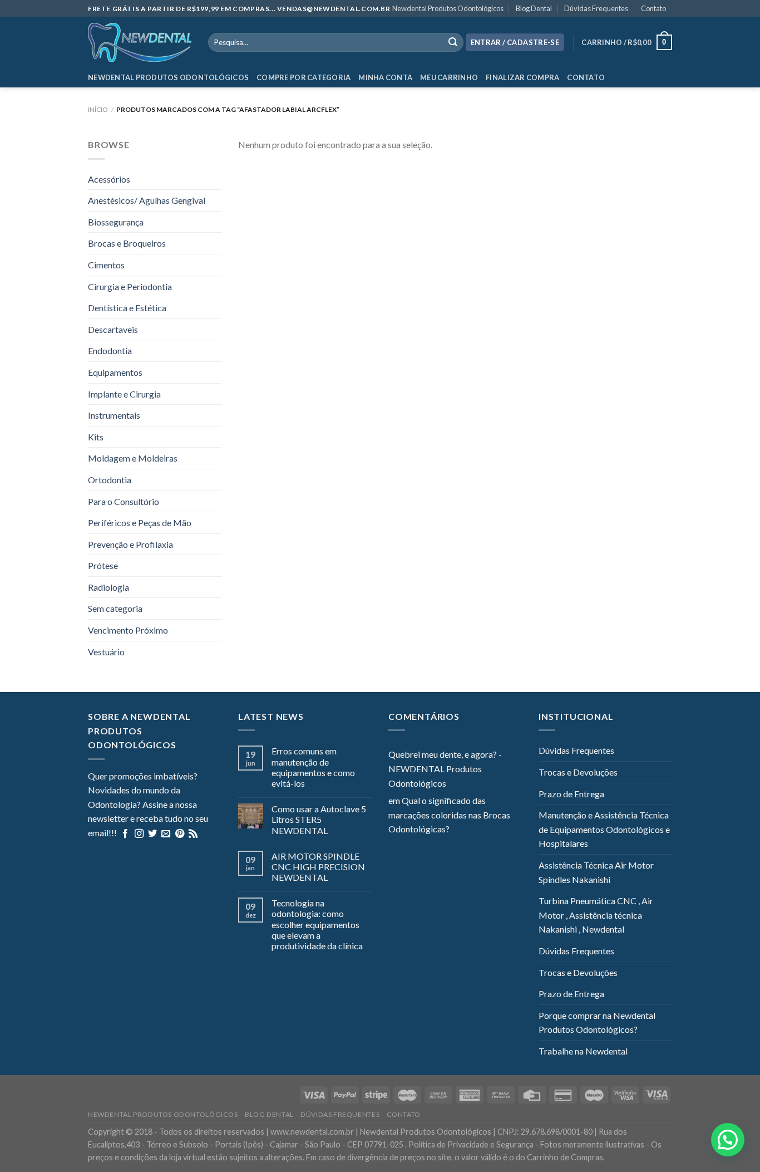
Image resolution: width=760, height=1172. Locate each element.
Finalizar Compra (522, 77)
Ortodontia (109, 479)
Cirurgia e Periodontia (130, 286)
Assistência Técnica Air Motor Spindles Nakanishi (596, 872)
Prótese (103, 565)
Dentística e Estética (127, 307)
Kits (95, 436)
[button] (727, 1139)
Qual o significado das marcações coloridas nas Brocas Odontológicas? (449, 814)
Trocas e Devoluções (578, 772)
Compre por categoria (303, 77)
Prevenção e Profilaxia (130, 544)
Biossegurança (116, 222)
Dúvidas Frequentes (596, 8)
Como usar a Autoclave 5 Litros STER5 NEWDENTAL (319, 819)
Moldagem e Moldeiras (132, 458)
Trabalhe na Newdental (583, 1051)
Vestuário (106, 651)
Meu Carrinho (449, 77)
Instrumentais (114, 415)
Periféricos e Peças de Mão (139, 522)
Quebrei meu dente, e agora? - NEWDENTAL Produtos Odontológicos (445, 768)
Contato (653, 8)
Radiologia (108, 587)
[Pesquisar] (452, 42)
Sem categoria (115, 608)
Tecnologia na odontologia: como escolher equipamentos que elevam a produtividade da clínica (317, 924)
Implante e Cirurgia (124, 394)
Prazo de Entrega (571, 793)
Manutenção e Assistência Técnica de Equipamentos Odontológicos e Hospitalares (604, 829)
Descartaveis (113, 329)
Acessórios (109, 179)
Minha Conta (385, 77)
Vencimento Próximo (128, 630)
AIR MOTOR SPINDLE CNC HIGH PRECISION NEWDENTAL (318, 866)
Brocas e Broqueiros (127, 243)
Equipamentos (115, 372)
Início (98, 109)
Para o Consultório (123, 501)
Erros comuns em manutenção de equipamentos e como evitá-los (313, 767)
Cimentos (106, 264)
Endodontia (110, 350)
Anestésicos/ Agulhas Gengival (146, 200)
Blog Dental (534, 8)
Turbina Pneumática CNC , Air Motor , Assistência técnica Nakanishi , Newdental (596, 914)
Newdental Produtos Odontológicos (448, 8)
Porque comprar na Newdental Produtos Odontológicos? (597, 1022)
